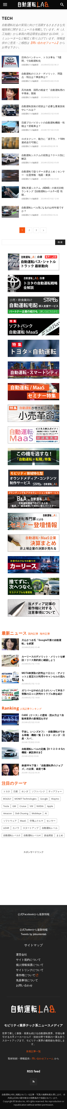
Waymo (55, 798)
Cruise (23, 806)
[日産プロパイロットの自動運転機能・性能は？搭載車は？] (10, 127)
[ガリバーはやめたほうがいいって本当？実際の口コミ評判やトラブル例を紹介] (10, 695)
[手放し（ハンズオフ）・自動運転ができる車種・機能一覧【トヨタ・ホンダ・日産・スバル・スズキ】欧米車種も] (10, 736)
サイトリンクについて (29, 970)
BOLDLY (7, 798)
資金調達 (48, 835)
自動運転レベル (50, 827)
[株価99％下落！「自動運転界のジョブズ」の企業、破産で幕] (10, 770)
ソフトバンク (38, 791)
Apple (50, 806)
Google (44, 798)
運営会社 (21, 954)
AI (46, 813)
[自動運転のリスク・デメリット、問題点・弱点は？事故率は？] (10, 78)
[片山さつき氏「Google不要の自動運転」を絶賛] (10, 644)
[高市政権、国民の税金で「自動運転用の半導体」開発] (10, 94)
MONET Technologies (26, 798)
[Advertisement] (33, 875)
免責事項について (27, 980)
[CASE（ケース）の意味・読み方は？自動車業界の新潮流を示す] (10, 719)
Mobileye (36, 813)
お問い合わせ (24, 985)
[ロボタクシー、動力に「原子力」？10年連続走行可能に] (10, 143)
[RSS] (33, 1081)
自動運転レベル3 (11, 835)
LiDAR (6, 827)
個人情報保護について (29, 964)
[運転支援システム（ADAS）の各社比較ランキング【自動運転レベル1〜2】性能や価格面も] (10, 192)
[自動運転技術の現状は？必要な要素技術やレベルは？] (10, 110)
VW (31, 806)
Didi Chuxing (21, 813)
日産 (15, 791)
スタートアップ (30, 827)
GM (14, 806)
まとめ (59, 835)
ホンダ (24, 791)
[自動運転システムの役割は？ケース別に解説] (10, 159)
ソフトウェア (10, 820)
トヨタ (6, 791)
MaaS (23, 820)
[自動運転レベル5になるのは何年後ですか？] (10, 212)
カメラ (16, 827)
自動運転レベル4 (32, 835)
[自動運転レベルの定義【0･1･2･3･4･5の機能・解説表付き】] (10, 753)
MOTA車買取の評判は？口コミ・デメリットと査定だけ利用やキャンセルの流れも (43, 676)
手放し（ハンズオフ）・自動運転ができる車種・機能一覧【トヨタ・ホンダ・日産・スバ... (43, 735)
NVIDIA (40, 806)
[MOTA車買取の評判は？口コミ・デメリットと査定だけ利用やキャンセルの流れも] (10, 677)
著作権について (25, 975)
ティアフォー (55, 791)
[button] (62, 4)
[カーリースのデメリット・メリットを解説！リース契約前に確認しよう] (10, 661)
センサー (51, 820)
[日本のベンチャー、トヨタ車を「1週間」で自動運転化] (10, 61)
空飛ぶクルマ (36, 820)
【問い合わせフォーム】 (44, 43)
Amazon (7, 813)
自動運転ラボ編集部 (29, 64)
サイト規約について (28, 959)
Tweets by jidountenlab (33, 934)
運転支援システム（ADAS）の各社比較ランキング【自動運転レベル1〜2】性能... (42, 191)
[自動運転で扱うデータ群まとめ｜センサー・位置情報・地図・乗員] (10, 176)
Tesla (6, 806)
